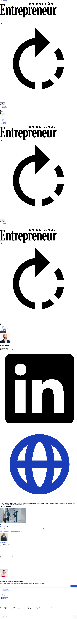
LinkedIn (3, 603)
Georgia (3, 612)
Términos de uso (5, 589)
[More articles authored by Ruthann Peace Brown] (4, 564)
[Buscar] (1, 24)
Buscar (1, 112)
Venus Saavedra (3, 579)
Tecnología (4, 21)
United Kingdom (5, 616)
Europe (3, 617)
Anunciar (3, 595)
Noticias (3, 119)
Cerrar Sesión (4, 108)
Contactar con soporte (5, 594)
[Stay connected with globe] (39, 464)
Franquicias (4, 123)
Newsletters (3, 332)
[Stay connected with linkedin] (39, 389)
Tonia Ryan (2, 554)
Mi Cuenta (4, 106)
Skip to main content (3, 0)
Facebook (3, 601)
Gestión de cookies (5, 598)
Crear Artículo (4, 107)
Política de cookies (5, 597)
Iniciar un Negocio (5, 20)
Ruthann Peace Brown (5, 566)
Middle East (4, 615)
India (3, 613)
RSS (3, 605)
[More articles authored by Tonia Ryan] (4, 552)
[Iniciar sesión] (0, 323)
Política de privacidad (5, 590)
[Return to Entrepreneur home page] (28, 17)
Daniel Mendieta (3, 542)
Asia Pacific (4, 614)
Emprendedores (4, 19)
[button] (38, 227)
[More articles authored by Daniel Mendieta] (4, 540)
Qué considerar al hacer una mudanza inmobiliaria (11, 526)
